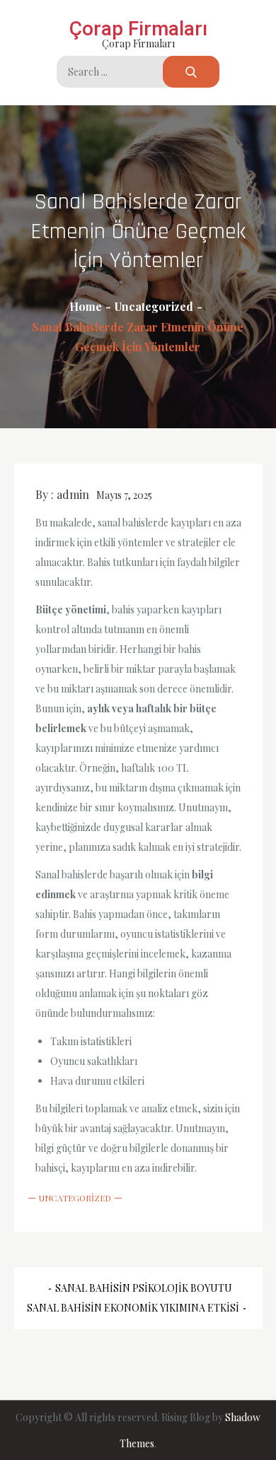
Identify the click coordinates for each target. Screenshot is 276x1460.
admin (73, 494)
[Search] (191, 72)
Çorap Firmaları (138, 28)
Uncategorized (75, 1197)
